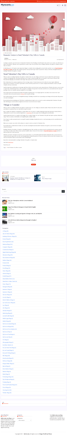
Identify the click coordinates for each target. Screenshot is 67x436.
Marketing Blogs (7, 313)
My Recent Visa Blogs (8, 334)
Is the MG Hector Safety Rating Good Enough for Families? (22, 220)
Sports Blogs (6, 366)
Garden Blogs (6, 273)
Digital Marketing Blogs (8, 252)
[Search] (63, 191)
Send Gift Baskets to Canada (50, 130)
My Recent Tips (6, 331)
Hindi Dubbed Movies (8, 278)
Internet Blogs (6, 294)
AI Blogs (5, 231)
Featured (5, 262)
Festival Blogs (6, 265)
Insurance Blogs (6, 292)
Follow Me (33, 164)
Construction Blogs (7, 249)
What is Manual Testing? (46, 178)
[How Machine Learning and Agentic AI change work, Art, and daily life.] (4, 215)
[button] (59, 5)
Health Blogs (6, 276)
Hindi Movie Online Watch (9, 281)
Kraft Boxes (10, 142)
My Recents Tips (7, 337)
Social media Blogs (7, 358)
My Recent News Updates (9, 329)
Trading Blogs (6, 382)
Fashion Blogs (6, 260)
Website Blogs (6, 392)
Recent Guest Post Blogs (9, 347)
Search (4, 189)
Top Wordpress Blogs (8, 379)
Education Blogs (6, 255)
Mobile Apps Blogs (7, 318)
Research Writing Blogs (8, 353)
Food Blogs (5, 268)
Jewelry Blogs (6, 297)
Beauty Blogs (6, 239)
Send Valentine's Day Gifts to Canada (15, 147)
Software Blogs (6, 360)
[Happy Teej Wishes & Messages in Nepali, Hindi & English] (4, 208)
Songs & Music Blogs (8, 363)
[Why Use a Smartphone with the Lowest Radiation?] (4, 202)
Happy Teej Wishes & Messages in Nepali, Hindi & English (22, 207)
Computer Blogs (6, 247)
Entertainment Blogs (8, 257)
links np (6, 58)
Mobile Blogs (6, 321)
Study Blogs (5, 374)
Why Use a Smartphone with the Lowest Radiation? (20, 200)
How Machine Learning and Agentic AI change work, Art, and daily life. (25, 213)
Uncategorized (6, 390)
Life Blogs (5, 308)
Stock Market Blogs (7, 368)
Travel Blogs (6, 387)
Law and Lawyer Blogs (8, 302)
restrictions (29, 112)
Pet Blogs (5, 339)
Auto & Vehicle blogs (7, 233)
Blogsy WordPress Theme (46, 434)
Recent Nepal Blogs (7, 350)
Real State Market (7, 345)
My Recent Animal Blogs (8, 323)
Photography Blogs (7, 342)
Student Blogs (6, 371)
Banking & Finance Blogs (9, 236)
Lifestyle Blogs (6, 310)
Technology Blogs (7, 376)
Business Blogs (6, 244)
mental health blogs (7, 315)
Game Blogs (5, 270)
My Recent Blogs (7, 326)
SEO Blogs (5, 355)
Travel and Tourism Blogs (9, 384)
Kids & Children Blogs (8, 300)
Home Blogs (6, 284)
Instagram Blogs (7, 286)
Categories (19, 418)
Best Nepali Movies (7, 241)
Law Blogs (5, 305)
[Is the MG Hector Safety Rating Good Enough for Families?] (4, 221)
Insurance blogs (6, 289)
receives (23, 94)
